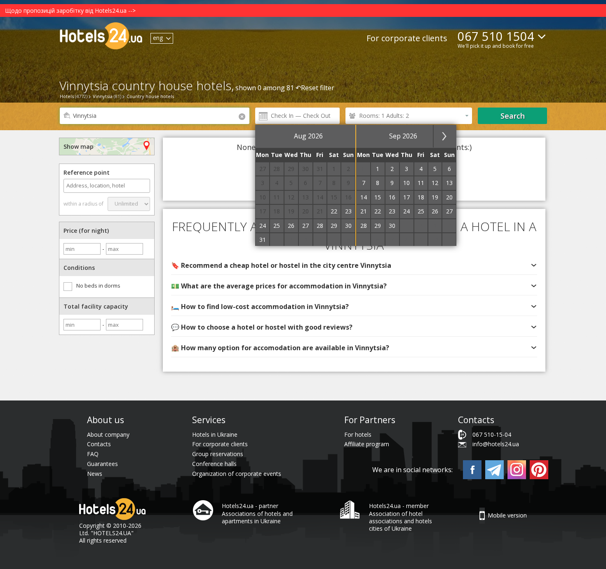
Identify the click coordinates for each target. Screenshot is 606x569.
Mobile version (507, 515)
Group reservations (217, 454)
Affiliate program (366, 444)
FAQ (93, 454)
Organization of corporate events (236, 474)
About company (108, 434)
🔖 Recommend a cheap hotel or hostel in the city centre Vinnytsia (281, 265)
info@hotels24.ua (495, 444)
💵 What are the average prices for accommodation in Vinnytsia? (279, 285)
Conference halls (214, 464)
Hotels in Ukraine (214, 434)
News (94, 474)
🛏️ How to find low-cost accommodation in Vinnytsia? (260, 306)
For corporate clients (406, 38)
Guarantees (102, 464)
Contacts (99, 444)
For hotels (357, 434)
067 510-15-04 (491, 434)
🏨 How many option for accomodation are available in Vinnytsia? (280, 347)
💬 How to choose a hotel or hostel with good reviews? (261, 327)
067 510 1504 (496, 36)
